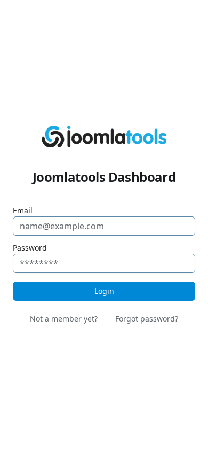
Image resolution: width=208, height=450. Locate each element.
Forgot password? (146, 319)
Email (23, 210)
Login (104, 291)
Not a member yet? (64, 319)
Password (30, 248)
